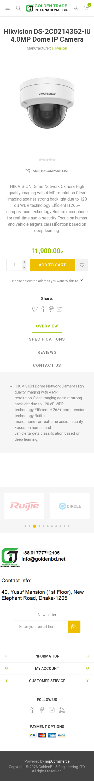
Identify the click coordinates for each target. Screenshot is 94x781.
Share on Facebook (43, 309)
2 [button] (29, 526)
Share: (47, 298)
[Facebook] (32, 710)
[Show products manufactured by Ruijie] (24, 506)
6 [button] (48, 526)
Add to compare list (51, 171)
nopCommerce (57, 761)
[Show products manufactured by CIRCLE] (70, 506)
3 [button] (34, 526)
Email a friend (59, 309)
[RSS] (62, 710)
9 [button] (60, 526)
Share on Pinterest (51, 309)
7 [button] (52, 526)
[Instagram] (52, 710)
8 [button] (56, 526)
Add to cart (52, 265)
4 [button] (39, 526)
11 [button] (68, 526)
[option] (24, 506)
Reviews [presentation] (47, 352)
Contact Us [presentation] (47, 365)
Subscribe (74, 627)
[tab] (47, 326)
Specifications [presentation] (47, 339)
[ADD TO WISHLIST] (82, 265)
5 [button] (43, 526)
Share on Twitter (35, 309)
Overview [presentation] (47, 326)
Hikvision (59, 48)
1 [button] (25, 526)
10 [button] (64, 526)
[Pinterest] (42, 710)
